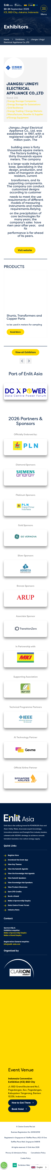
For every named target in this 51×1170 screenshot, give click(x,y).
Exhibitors (20, 39)
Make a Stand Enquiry (12, 935)
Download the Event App (18, 860)
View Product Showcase (17, 887)
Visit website (25, 250)
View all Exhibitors (25, 352)
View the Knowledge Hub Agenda (21, 873)
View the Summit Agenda (18, 869)
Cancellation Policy (38, 1153)
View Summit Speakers (17, 878)
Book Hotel (18, 1109)
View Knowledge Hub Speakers (20, 882)
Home (6, 39)
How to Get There (21, 1102)
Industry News (13, 910)
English (40, 1167)
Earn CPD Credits (15, 891)
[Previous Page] (22, 361)
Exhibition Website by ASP (28, 1165)
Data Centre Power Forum (18, 905)
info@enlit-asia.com (12, 944)
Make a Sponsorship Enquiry (19, 901)
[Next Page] (29, 361)
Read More (15, 332)
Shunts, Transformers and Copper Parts (24, 317)
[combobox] (39, 1167)
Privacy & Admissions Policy (16, 1153)
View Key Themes (15, 864)
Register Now (13, 855)
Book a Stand (13, 896)
